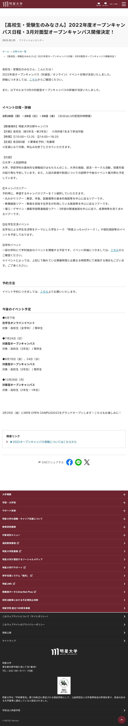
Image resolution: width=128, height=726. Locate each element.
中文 (116, 4)
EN (111, 4)
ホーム (5, 51)
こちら (33, 79)
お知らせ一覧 (19, 51)
